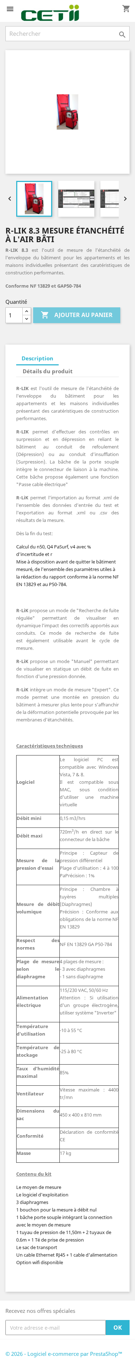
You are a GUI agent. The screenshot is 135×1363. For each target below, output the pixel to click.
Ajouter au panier (77, 315)
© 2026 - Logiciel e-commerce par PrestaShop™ (63, 1353)
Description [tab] (37, 358)
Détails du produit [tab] (48, 371)
